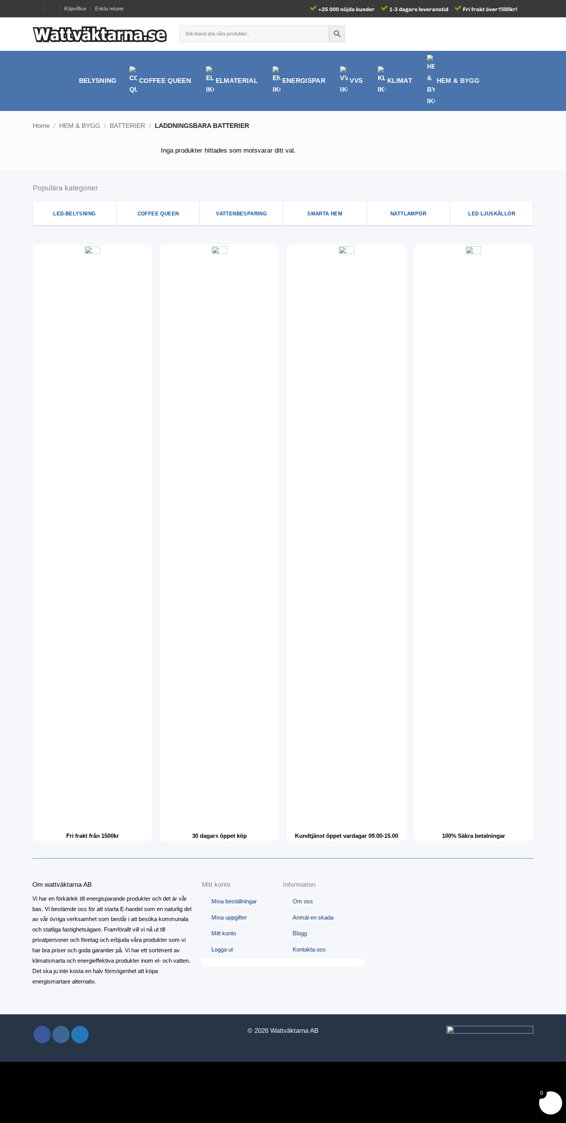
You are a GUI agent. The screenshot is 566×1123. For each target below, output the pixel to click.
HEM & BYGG (458, 80)
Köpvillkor (75, 9)
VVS (356, 80)
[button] (515, 33)
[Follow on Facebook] (42, 1034)
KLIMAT (399, 80)
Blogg (300, 933)
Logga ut (222, 949)
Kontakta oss (309, 949)
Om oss (303, 901)
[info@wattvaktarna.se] (36, 8)
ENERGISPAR (303, 80)
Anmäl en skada (313, 917)
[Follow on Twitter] (80, 1034)
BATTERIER (127, 125)
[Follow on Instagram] (61, 1034)
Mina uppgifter (229, 917)
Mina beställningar (234, 901)
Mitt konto (223, 933)
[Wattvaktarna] (100, 33)
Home (41, 125)
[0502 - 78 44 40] (52, 8)
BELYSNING (98, 80)
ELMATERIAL (237, 80)
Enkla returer (109, 9)
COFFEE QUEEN (165, 80)
